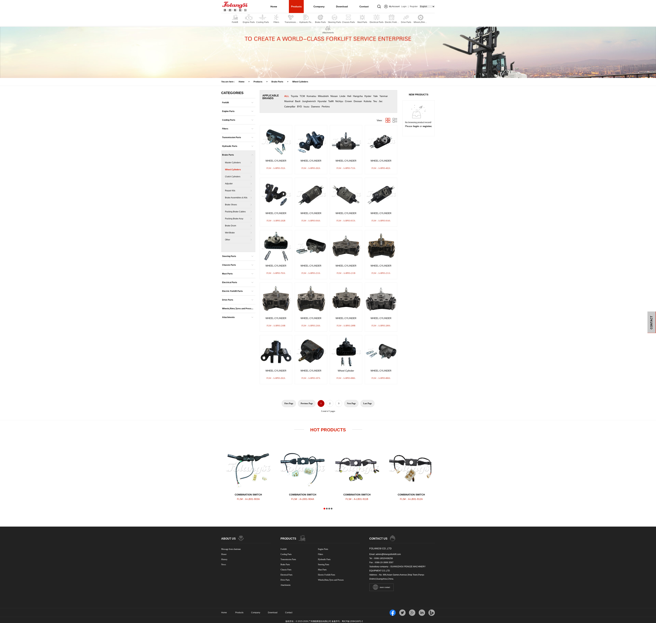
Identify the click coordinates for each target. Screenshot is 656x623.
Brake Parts (277, 82)
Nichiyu (339, 101)
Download (342, 6)
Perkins (326, 106)
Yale (375, 96)
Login (404, 6)
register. (427, 126)
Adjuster (229, 183)
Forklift (225, 102)
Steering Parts (229, 256)
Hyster (367, 96)
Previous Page (307, 403)
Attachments (228, 317)
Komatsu (311, 96)
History (224, 559)
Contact (364, 6)
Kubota (367, 101)
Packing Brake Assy (234, 218)
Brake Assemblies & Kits (236, 197)
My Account (394, 6)
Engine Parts (228, 111)
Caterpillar (289, 106)
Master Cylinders (233, 162)
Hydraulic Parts (229, 146)
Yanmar (383, 96)
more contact (385, 587)
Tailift (331, 101)
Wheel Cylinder (346, 370)
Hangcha (358, 96)
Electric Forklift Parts (232, 291)
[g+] (412, 612)
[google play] (431, 612)
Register (414, 6)
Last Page (367, 403)
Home (273, 6)
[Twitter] (402, 612)
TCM (302, 96)
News (223, 564)
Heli (349, 96)
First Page (288, 403)
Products (296, 6)
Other (227, 239)
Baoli (297, 101)
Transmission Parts (231, 137)
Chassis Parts (229, 265)
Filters (225, 129)
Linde (342, 96)
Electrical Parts (229, 282)
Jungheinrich (309, 101)
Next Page (351, 403)
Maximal (288, 101)
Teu (375, 101)
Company (319, 6)
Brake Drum (230, 225)
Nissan (334, 96)
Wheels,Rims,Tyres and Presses (237, 310)
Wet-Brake (230, 232)
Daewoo (315, 106)
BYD (299, 106)
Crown (348, 101)
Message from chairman (231, 549)
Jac (380, 101)
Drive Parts (227, 300)
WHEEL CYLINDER (275, 160)
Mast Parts (227, 274)
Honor (224, 554)
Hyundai (322, 101)
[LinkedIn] (422, 612)
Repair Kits (230, 190)
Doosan (358, 101)
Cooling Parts (228, 120)
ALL (286, 96)
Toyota (294, 96)
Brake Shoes (231, 204)
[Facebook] (393, 612)
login (416, 126)
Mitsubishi (323, 96)
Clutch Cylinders (232, 176)
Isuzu (306, 106)
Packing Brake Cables (235, 211)
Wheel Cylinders (300, 82)
